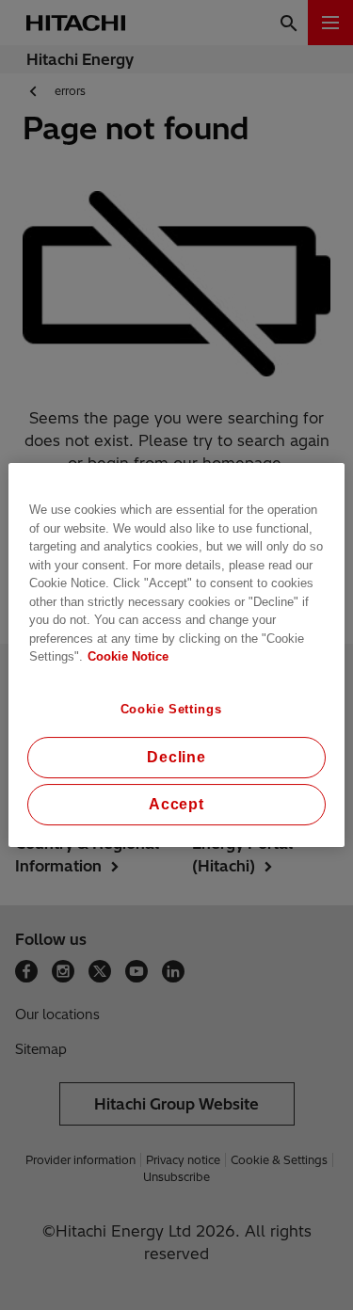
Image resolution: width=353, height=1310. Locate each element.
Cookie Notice (128, 656)
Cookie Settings (171, 709)
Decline (176, 757)
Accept (176, 804)
